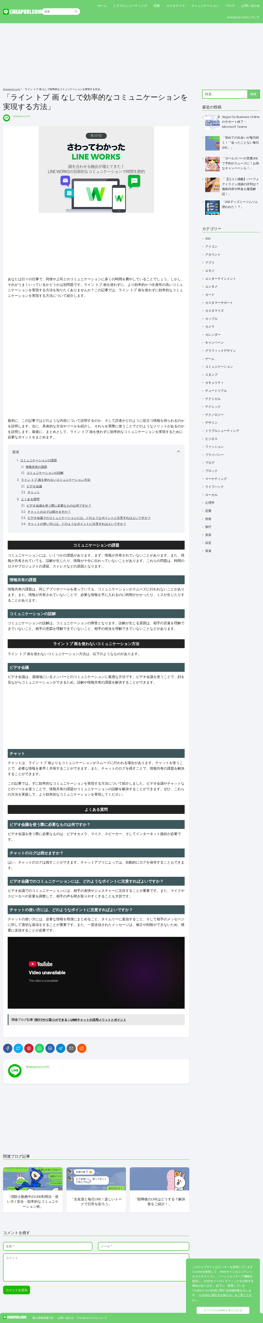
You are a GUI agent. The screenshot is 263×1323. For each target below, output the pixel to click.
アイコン (211, 246)
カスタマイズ (175, 5)
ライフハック (214, 487)
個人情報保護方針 (43, 1318)
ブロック (211, 471)
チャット (34, 492)
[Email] (71, 1048)
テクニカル (213, 399)
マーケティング (216, 479)
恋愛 (157, 5)
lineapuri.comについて (92, 1318)
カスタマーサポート (219, 302)
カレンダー (213, 334)
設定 (208, 543)
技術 (208, 519)
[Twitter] (18, 1048)
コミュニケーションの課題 (38, 460)
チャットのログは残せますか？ (49, 512)
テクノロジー (214, 415)
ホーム (102, 5)
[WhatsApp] (39, 1048)
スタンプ (211, 374)
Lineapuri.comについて (243, 17)
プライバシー (214, 455)
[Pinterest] (29, 1048)
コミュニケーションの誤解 (45, 473)
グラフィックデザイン (220, 350)
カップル (211, 318)
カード (209, 294)
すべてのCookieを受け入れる (223, 1310)
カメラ (209, 326)
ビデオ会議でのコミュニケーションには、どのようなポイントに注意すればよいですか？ (89, 518)
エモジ (209, 270)
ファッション (214, 446)
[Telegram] (60, 1048)
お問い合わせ (250, 5)
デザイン (211, 422)
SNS (208, 238)
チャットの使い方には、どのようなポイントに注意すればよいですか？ (77, 524)
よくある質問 (30, 499)
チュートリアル (216, 390)
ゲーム (209, 358)
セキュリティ (214, 382)
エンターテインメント (220, 278)
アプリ (209, 262)
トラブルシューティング (130, 5)
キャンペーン (214, 342)
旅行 (208, 527)
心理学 (209, 502)
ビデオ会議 (34, 486)
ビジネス (211, 439)
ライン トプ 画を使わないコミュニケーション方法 (55, 480)
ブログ (230, 5)
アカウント (213, 254)
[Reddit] (81, 1048)
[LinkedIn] (50, 1048)
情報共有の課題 (36, 467)
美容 (208, 535)
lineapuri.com (21, 116)
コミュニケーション (205, 5)
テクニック (213, 406)
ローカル (211, 495)
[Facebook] (7, 1048)
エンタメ (211, 286)
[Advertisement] (131, 56)
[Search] (76, 11)
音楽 (208, 551)
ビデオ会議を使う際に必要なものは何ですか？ (59, 505)
